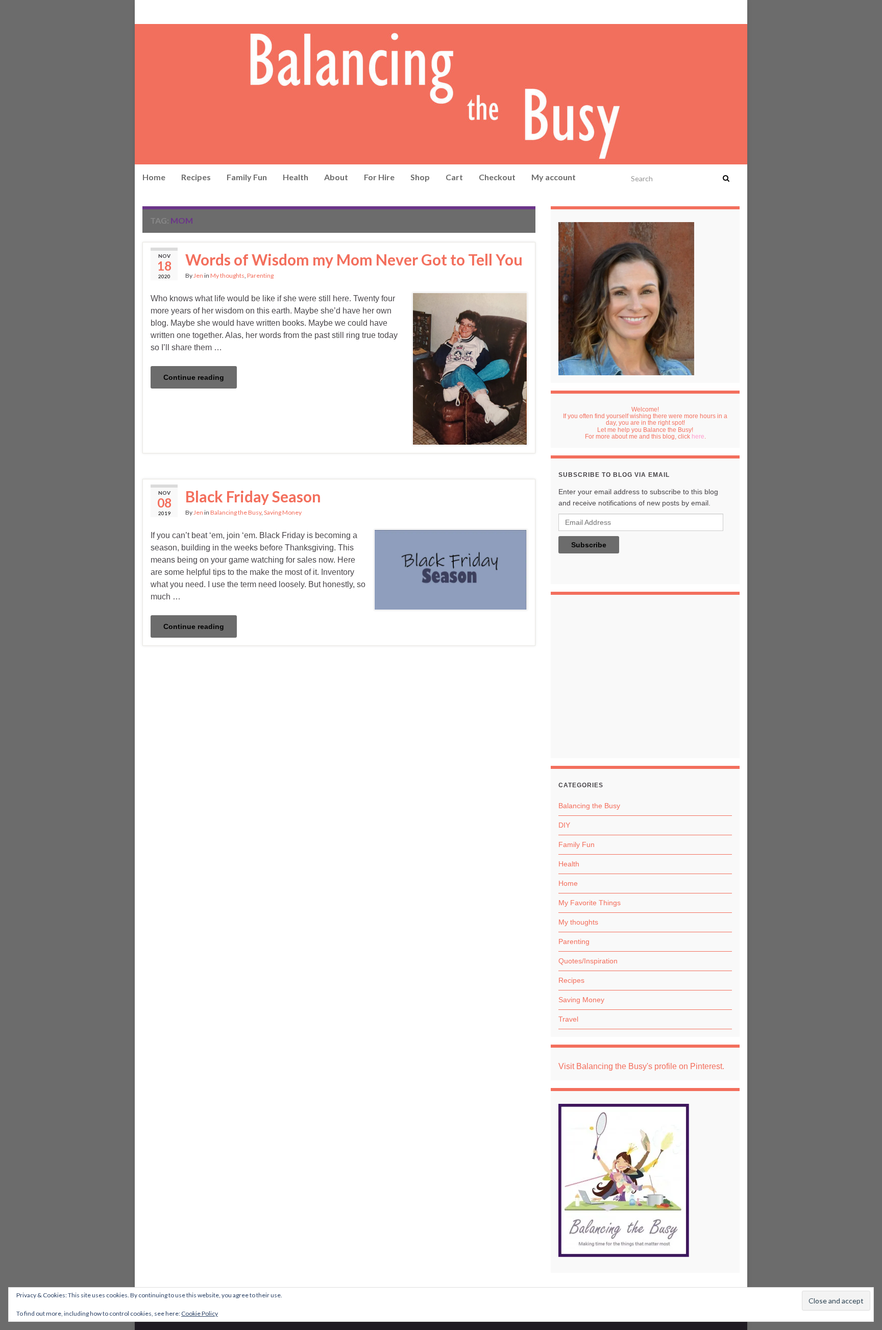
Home (153, 177)
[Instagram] (179, 11)
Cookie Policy (199, 1313)
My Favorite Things (589, 903)
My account (553, 177)
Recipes (196, 177)
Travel (568, 1019)
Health (295, 177)
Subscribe (588, 545)
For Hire (379, 177)
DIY (564, 825)
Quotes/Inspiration (588, 961)
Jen (198, 275)
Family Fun (247, 177)
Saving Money (283, 512)
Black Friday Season (253, 496)
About (336, 177)
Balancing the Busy (235, 512)
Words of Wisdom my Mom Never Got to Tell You (354, 259)
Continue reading (193, 377)
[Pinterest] (147, 11)
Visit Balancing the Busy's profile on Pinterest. (641, 1066)
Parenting (260, 275)
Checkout (497, 177)
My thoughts (227, 275)
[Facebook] (163, 11)
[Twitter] (196, 11)
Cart (454, 177)
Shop (420, 177)
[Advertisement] (645, 679)
